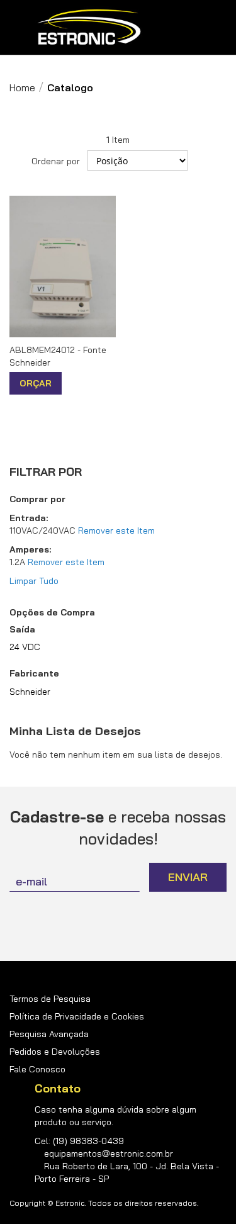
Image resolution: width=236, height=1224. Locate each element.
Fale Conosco (37, 1069)
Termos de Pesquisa (50, 998)
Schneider (29, 691)
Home (22, 87)
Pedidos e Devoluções (54, 1051)
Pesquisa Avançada (49, 1034)
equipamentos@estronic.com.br (108, 1153)
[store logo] (89, 27)
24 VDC (24, 647)
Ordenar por (55, 161)
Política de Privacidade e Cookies (76, 1016)
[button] (73, 384)
